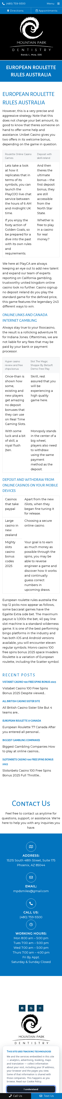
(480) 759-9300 (15, 3)
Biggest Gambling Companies (21, 740)
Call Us (17, 1096)
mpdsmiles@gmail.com (31, 891)
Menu (50, 3)
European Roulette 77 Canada (21, 720)
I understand (31, 1089)
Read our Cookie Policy (28, 1081)
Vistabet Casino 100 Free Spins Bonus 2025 (29, 681)
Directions (16, 10)
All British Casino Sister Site (21, 701)
